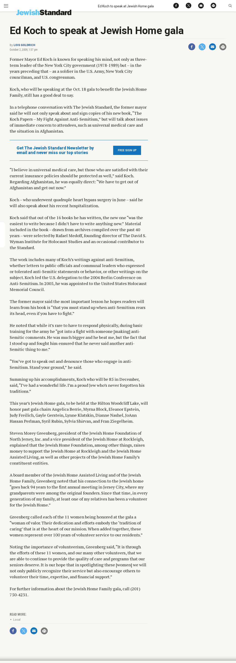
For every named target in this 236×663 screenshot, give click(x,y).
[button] (230, 6)
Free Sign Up (127, 150)
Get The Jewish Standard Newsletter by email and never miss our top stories (55, 150)
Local (17, 619)
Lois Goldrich (24, 45)
